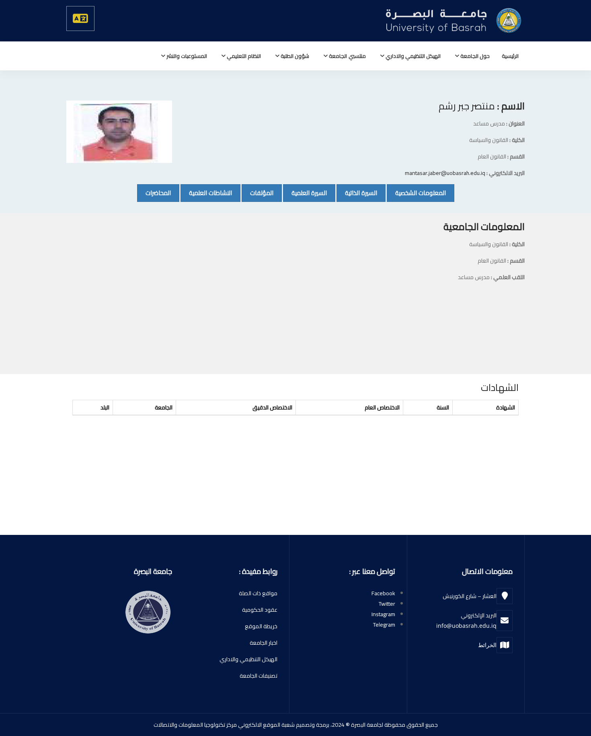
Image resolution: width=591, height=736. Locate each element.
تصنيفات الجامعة (258, 675)
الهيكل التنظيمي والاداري (412, 56)
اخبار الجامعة (263, 642)
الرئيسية (510, 56)
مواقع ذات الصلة (258, 593)
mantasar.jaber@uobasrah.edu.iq (445, 173)
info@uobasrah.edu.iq (466, 625)
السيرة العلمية (305, 193)
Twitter (387, 603)
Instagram (383, 614)
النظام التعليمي (243, 56)
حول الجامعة (474, 56)
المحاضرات (154, 193)
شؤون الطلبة (294, 56)
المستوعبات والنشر (186, 56)
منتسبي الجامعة (346, 56)
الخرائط (487, 645)
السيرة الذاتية (357, 193)
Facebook (383, 593)
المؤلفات (257, 193)
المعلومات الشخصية (416, 193)
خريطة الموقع (261, 626)
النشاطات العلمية (206, 193)
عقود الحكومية (259, 609)
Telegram (384, 624)
